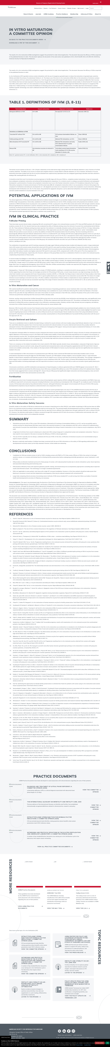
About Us (98, 14)
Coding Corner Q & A (82, 893)
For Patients (52, 8)
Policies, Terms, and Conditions (64, 1035)
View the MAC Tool (54, 908)
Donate (46, 8)
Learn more (95, 3)
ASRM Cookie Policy (77, 1035)
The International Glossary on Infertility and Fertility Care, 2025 (54, 802)
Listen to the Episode (29, 997)
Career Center (62, 8)
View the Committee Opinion (91, 791)
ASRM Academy (49, 14)
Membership (74, 14)
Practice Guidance (62, 14)
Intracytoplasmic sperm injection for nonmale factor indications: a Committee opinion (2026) (49, 817)
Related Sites (38, 8)
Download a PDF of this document (23, 43)
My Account (81, 8)
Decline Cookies (99, 1042)
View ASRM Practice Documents (26, 907)
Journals (38, 14)
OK (107, 1042)
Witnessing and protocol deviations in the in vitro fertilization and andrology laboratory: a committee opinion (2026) (54, 833)
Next (87, 916)
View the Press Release (74, 952)
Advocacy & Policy (86, 14)
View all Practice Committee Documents (53, 846)
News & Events (28, 14)
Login (87, 8)
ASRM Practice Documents (26, 890)
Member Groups (71, 8)
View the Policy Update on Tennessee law (75, 997)
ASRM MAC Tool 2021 (54, 893)
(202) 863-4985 (20, 1038)
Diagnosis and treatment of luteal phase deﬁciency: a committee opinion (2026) (49, 787)
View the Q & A (82, 908)
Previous (84, 916)
